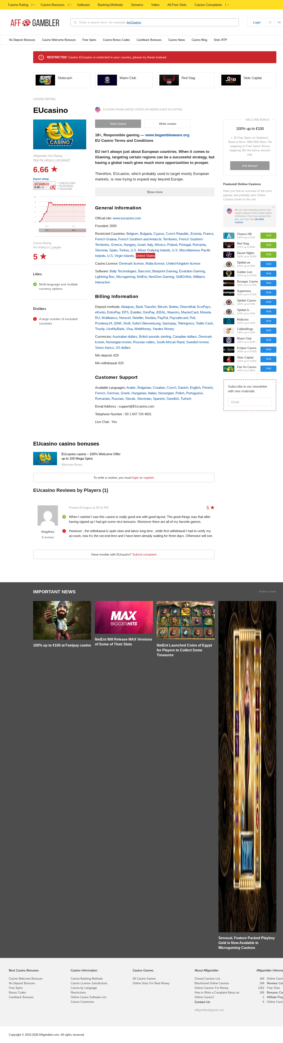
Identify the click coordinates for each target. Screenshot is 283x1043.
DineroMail (187, 307)
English (195, 387)
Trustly (100, 329)
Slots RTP (220, 40)
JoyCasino (133, 22)
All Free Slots (177, 5)
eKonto (100, 312)
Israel (141, 245)
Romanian (102, 398)
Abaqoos (127, 307)
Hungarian (139, 393)
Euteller (135, 312)
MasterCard (189, 312)
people (55, 247)
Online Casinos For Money (212, 988)
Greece (116, 245)
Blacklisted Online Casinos (212, 983)
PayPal (162, 318)
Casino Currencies (82, 1001)
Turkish (186, 398)
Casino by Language (84, 988)
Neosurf (125, 318)
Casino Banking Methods (87, 978)
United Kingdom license (183, 263)
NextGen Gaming (161, 277)
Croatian (159, 387)
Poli (192, 318)
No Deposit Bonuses (22, 40)
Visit (268, 235)
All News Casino (267, 591)
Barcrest (144, 271)
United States (145, 256)
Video (155, 5)
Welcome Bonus (258, 119)
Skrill (126, 323)
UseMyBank (115, 329)
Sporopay (169, 323)
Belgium (132, 233)
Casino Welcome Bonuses (59, 40)
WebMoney (142, 329)
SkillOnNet (183, 277)
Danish (183, 387)
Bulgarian (144, 387)
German (113, 393)
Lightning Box (105, 277)
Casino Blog (199, 40)
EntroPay (113, 312)
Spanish (159, 398)
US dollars (123, 347)
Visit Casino (118, 123)
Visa (129, 329)
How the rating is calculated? (51, 160)
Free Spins (89, 40)
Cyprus (158, 233)
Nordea (150, 318)
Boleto (173, 307)
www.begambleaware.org (167, 135)
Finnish (207, 387)
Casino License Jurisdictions (89, 983)
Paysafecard (179, 318)
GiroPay (149, 312)
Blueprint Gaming (164, 271)
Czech (171, 387)
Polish (180, 393)
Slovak (130, 398)
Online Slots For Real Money (151, 983)
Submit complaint (144, 554)
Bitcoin (162, 307)
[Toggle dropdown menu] (34, 4)
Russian (118, 398)
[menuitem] (62, 230)
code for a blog (67, 182)
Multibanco (109, 318)
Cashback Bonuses (149, 40)
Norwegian (166, 393)
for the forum (66, 185)
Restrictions (78, 992)
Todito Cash (204, 323)
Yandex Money (163, 329)
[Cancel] (273, 207)
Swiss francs (104, 347)
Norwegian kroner (118, 342)
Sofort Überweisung (146, 323)
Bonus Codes (17, 992)
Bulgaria (146, 233)
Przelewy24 (103, 323)
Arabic (131, 387)
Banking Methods (110, 5)
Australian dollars (125, 336)
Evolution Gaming (192, 271)
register (148, 477)
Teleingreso (186, 323)
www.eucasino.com (127, 218)
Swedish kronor (197, 342)
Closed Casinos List (207, 978)
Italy (150, 245)
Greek (125, 393)
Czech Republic (177, 233)
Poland (172, 245)
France (208, 233)
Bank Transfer (146, 307)
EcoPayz (203, 307)
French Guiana (106, 239)
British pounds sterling (155, 336)
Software (83, 5)
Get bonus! (250, 165)
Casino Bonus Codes (116, 40)
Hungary (130, 245)
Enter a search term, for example (110, 22)
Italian (152, 393)
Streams (137, 5)
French (100, 393)
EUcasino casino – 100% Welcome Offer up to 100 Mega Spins (90, 456)
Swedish (172, 398)
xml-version (65, 188)
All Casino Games (144, 978)
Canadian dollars (185, 336)
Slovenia (101, 250)
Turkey (124, 250)
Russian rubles (144, 342)
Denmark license (131, 263)
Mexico (160, 245)
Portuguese (194, 393)
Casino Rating (18, 5)
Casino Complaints (208, 5)
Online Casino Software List (88, 997)
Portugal (185, 245)
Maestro (173, 312)
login (135, 477)
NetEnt (142, 277)
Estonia (196, 233)
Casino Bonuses (53, 5)
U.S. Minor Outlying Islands (150, 250)
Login (257, 22)
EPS (125, 312)
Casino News (176, 40)
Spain (113, 250)
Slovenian (144, 398)
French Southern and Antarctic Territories (147, 239)
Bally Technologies (123, 271)
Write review (167, 123)
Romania (199, 245)
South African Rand (170, 342)
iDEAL (161, 312)
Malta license (154, 263)
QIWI (117, 323)
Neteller (137, 318)
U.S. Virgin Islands (120, 256)
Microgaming (125, 277)
